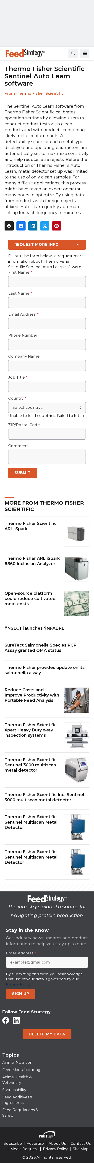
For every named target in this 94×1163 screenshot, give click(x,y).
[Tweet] (44, 226)
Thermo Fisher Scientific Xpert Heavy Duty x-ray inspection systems (31, 730)
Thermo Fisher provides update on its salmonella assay (45, 670)
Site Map (81, 1149)
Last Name (20, 293)
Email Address (23, 314)
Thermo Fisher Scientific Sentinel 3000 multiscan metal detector (31, 765)
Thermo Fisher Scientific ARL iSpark (31, 526)
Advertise (35, 1143)
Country (17, 398)
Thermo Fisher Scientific (40, 93)
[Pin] (56, 226)
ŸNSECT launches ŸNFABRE (34, 628)
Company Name (23, 356)
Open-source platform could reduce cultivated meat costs (30, 599)
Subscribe (13, 1143)
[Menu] (84, 53)
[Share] (21, 226)
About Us (57, 1143)
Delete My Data (47, 1034)
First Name (20, 272)
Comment (18, 446)
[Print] (9, 226)
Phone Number (22, 335)
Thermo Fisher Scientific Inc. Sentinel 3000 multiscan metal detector (44, 797)
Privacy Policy (55, 1149)
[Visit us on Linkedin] (16, 1020)
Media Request (24, 1149)
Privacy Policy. (18, 984)
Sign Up (20, 994)
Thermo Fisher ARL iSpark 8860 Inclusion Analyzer (32, 561)
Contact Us (80, 1143)
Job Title (17, 377)
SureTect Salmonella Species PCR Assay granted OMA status (40, 648)
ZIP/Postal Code (24, 425)
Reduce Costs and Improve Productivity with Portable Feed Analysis (32, 695)
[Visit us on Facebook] (5, 1020)
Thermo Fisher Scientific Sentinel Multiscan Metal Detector (31, 822)
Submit (22, 473)
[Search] (73, 53)
